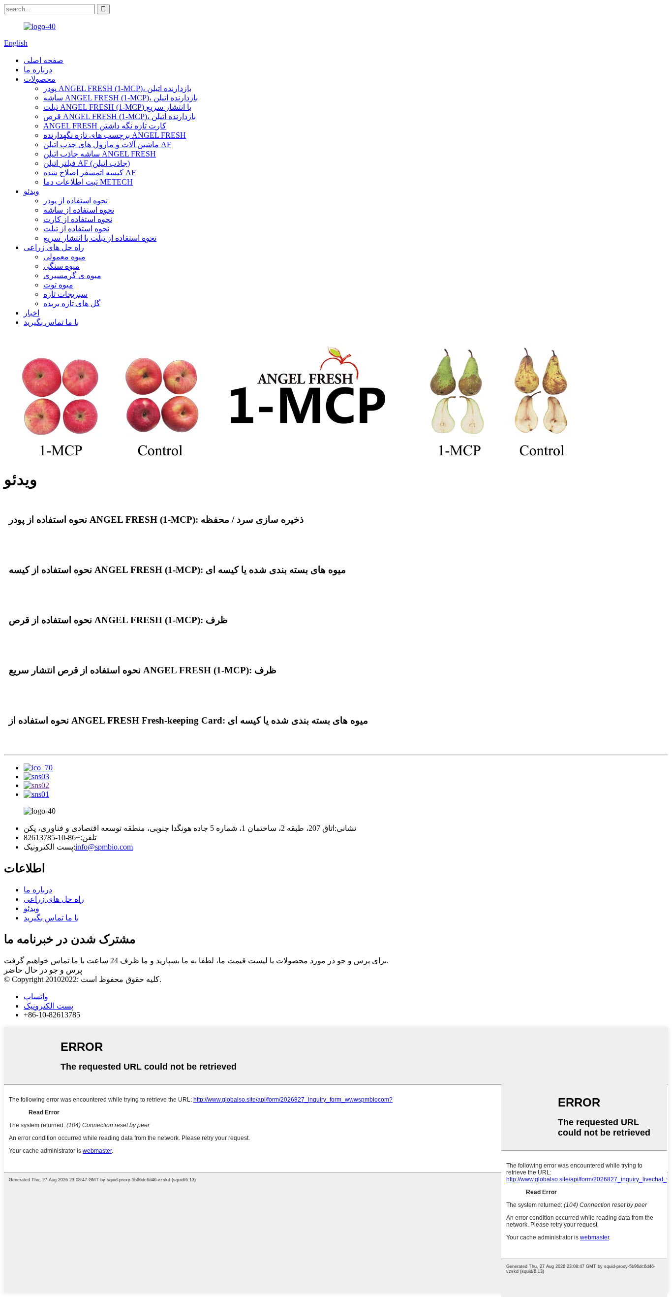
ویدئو (31, 191)
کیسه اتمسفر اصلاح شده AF (89, 172)
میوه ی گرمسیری (72, 275)
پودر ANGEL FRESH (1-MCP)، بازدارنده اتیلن (117, 88)
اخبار (31, 313)
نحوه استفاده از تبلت (76, 228)
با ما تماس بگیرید (51, 322)
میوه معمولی (64, 257)
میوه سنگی (61, 266)
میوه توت (58, 285)
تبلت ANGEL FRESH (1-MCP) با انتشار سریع (117, 107)
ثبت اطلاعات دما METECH (88, 182)
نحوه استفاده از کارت (77, 219)
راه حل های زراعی (54, 247)
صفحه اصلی (43, 60)
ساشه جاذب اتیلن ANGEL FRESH (99, 154)
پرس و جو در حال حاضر (43, 970)
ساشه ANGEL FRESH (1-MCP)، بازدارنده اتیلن (120, 98)
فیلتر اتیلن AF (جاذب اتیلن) (86, 163)
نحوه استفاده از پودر (75, 200)
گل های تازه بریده (71, 303)
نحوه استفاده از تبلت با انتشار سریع (99, 238)
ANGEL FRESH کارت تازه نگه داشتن (104, 126)
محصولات (40, 79)
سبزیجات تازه (65, 294)
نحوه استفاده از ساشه (78, 210)
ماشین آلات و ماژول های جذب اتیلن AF (107, 144)
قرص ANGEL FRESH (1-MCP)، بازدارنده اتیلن (119, 116)
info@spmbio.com (104, 847)
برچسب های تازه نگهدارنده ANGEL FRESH (114, 135)
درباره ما (38, 69)
